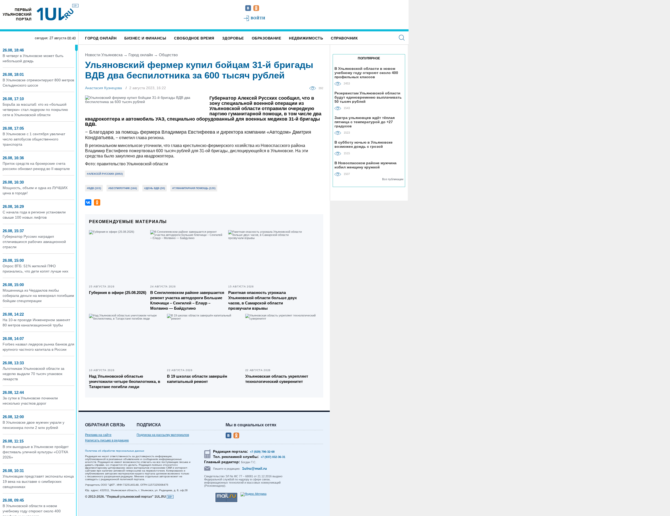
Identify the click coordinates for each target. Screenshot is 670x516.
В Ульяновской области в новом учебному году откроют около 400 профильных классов (366, 72)
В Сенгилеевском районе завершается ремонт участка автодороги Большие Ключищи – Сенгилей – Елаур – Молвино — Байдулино (187, 300)
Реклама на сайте (98, 435)
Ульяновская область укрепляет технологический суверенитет (276, 379)
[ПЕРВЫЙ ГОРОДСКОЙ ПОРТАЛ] (17, 14)
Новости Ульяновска (103, 55)
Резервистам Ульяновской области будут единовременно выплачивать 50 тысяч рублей (368, 97)
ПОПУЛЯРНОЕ (369, 58)
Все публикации (392, 179)
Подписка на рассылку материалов (163, 435)
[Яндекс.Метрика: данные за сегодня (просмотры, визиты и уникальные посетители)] (253, 494)
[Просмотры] (314, 88)
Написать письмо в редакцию (107, 440)
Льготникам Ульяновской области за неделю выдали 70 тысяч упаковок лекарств (33, 373)
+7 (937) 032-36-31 (273, 456)
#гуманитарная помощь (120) (193, 188)
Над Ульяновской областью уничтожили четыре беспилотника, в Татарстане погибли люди (124, 381)
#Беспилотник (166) (122, 188)
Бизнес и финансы (145, 38)
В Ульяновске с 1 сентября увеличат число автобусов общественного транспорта (34, 139)
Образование (266, 38)
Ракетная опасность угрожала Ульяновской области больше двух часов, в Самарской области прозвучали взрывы (262, 300)
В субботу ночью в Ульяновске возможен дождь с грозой (363, 144)
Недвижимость (306, 38)
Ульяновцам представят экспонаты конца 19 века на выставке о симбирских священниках (38, 481)
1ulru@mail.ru (254, 468)
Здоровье (233, 38)
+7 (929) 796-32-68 (262, 451)
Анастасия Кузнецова (103, 88)
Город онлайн (100, 38)
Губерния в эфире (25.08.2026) (117, 292)
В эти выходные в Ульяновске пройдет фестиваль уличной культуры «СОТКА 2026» (36, 452)
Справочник (344, 38)
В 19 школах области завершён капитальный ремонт (197, 379)
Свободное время (194, 38)
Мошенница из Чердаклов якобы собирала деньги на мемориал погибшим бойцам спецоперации (38, 295)
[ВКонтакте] (88, 202)
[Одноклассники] (97, 202)
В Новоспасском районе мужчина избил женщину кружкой (365, 165)
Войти (258, 18)
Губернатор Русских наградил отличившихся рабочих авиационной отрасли (34, 241)
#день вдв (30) (154, 188)
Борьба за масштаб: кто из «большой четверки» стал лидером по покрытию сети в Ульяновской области (35, 109)
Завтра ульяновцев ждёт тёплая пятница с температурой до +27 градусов (364, 122)
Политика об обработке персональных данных (114, 450)
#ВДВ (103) (94, 188)
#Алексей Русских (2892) (105, 173)
